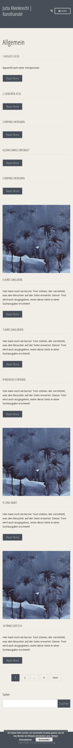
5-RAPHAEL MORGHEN (14, 178)
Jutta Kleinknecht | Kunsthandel (17, 11)
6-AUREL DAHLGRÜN (12, 280)
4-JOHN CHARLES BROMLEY (16, 150)
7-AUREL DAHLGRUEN (13, 330)
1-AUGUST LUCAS (11, 56)
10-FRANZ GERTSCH (12, 626)
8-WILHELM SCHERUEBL (14, 379)
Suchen (6, 694)
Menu (64, 11)
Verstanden (44, 739)
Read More (12, 78)
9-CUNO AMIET (10, 503)
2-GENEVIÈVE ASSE (12, 94)
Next (55, 677)
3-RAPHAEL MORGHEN (14, 122)
